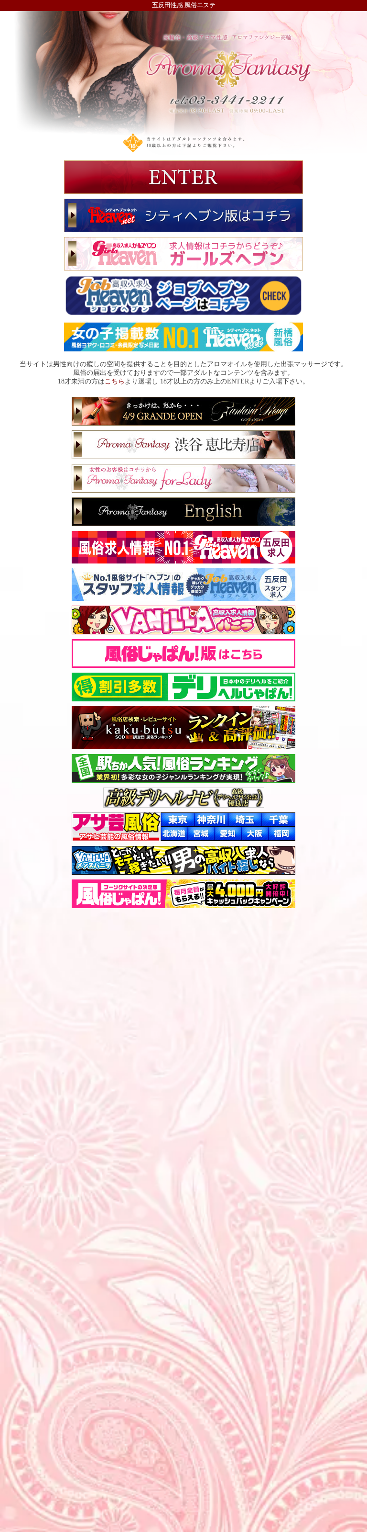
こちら (115, 381)
